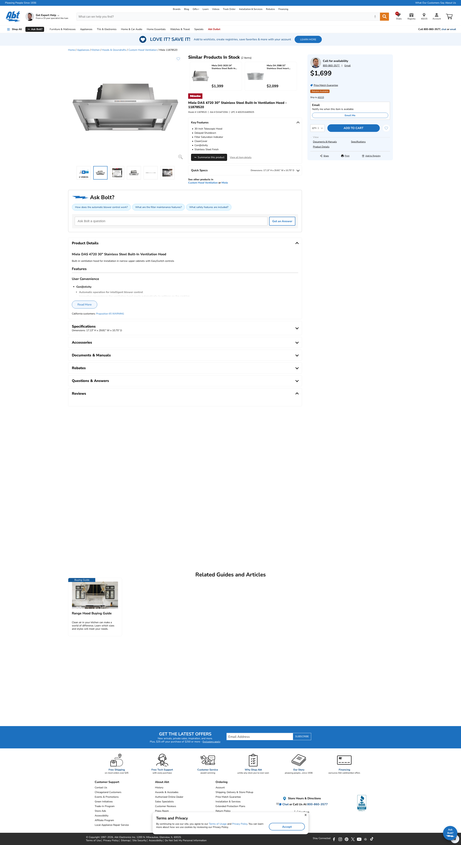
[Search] (384, 17)
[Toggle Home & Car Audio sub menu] (144, 29)
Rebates (270, 9)
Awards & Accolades (166, 792)
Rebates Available (320, 91)
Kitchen (95, 50)
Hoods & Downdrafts (114, 50)
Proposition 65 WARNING (110, 313)
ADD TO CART (353, 128)
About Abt (162, 782)
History (159, 787)
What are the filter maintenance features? (158, 207)
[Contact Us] (315, 67)
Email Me (350, 115)
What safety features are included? (208, 207)
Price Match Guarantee (228, 797)
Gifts (195, 9)
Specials (198, 29)
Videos (215, 9)
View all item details (240, 157)
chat (444, 29)
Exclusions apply (211, 741)
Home (156, 29)
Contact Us (101, 787)
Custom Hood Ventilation (142, 50)
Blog (186, 9)
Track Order (229, 9)
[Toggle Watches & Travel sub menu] (191, 29)
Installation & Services (250, 9)
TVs (107, 29)
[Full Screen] (180, 157)
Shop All (17, 29)
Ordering (222, 782)
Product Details (321, 146)
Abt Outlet (214, 29)
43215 (321, 97)
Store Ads (100, 811)
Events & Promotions (107, 797)
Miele (224, 182)
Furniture (63, 29)
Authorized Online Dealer (169, 797)
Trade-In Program (105, 806)
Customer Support (107, 782)
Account (220, 787)
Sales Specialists (164, 801)
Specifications (358, 141)
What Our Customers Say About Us (435, 2)
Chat (285, 804)
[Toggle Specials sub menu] (205, 29)
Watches (180, 29)
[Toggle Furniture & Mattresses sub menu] (77, 29)
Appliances (86, 29)
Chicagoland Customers (108, 792)
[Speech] (375, 16)
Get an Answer (282, 221)
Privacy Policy (239, 824)
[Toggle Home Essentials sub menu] (167, 29)
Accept (287, 827)
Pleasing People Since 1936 (20, 2)
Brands (176, 9)
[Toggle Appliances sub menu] (94, 29)
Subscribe (302, 736)
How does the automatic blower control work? (101, 207)
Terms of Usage (218, 824)
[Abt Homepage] (13, 16)
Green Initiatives (104, 801)
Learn (206, 9)
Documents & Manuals (325, 141)
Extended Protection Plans (230, 806)
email (453, 29)
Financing (283, 9)
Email (347, 65)
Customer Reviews (165, 806)
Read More (84, 305)
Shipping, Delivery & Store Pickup (234, 792)
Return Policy (223, 811)
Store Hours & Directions (304, 798)
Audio (131, 29)
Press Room (162, 811)
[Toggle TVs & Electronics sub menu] (118, 29)
